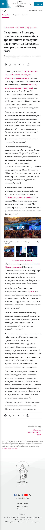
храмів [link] (31, 291)
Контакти (25, 15)
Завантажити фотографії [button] (23, 260)
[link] (5, 415)
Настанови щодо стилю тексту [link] (10, 448)
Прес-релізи (5, 15)
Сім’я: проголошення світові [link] (19, 197)
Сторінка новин (7, 11)
